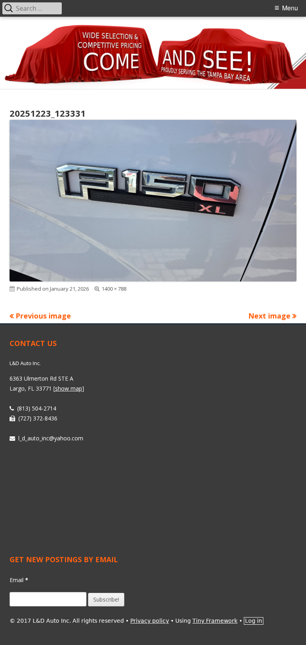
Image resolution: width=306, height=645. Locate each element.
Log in (253, 621)
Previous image (43, 316)
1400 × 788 (114, 288)
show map (68, 388)
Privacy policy (149, 621)
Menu (290, 7)
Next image (269, 316)
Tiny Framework (214, 621)
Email (19, 580)
